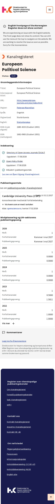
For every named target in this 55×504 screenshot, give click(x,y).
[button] (27, 323)
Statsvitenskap (23, 122)
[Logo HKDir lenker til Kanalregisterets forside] (17, 9)
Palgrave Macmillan (25, 107)
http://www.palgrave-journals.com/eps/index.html (29, 101)
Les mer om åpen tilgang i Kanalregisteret (20, 174)
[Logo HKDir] (27, 490)
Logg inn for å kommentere (14, 341)
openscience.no (14, 208)
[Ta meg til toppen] (51, 497)
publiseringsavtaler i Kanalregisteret (25, 187)
